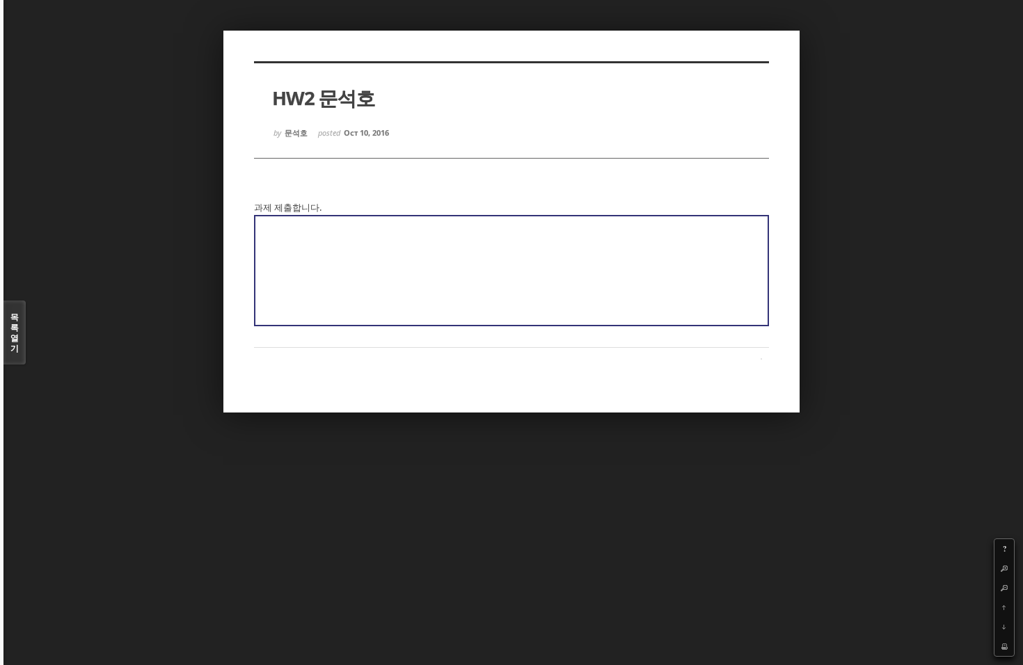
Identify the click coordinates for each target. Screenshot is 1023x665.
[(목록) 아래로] (1004, 626)
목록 (14, 332)
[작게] (1004, 588)
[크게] (1004, 568)
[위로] (1004, 607)
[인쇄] (1004, 646)
